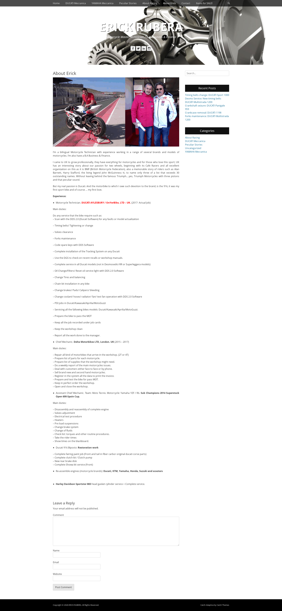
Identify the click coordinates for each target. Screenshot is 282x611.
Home (56, 3)
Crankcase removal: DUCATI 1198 (203, 112)
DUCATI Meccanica (76, 3)
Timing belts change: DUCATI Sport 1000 (207, 95)
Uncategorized (193, 148)
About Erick (169, 3)
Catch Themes (223, 605)
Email (56, 562)
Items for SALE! (204, 3)
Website (57, 574)
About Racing (149, 3)
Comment (58, 515)
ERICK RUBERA (141, 27)
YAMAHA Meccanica (102, 3)
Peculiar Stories (128, 3)
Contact (186, 3)
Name (56, 550)
